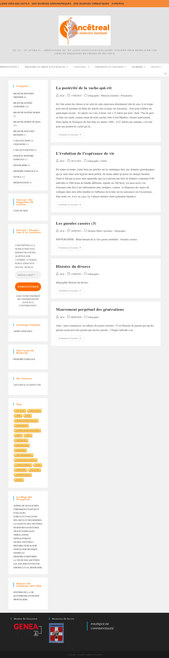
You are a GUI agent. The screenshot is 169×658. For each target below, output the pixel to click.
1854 (18, 415)
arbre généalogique (24, 455)
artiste (38, 465)
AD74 (28, 435)
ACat (62, 95)
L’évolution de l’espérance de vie (85, 153)
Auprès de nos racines (26, 505)
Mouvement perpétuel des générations (90, 309)
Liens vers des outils (14, 3)
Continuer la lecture (71, 135)
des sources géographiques (51, 3)
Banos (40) (35, 470)
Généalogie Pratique (25, 549)
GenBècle (19, 552)
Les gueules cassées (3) (76, 223)
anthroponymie (22, 445)
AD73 (19, 435)
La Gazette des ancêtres (27, 523)
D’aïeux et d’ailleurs (25, 516)
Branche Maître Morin (26, 112)
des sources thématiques (91, 3)
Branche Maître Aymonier (100, 230)
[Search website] (165, 73)
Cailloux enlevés (23, 149)
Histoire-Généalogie (25, 545)
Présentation (126, 95)
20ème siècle (35, 410)
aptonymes (21, 450)
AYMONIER (21, 470)
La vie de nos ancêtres (26, 560)
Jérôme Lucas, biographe (27, 567)
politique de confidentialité (28, 297)
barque (19, 480)
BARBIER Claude (23, 475)
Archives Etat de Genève (26, 460)
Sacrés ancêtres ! (23, 541)
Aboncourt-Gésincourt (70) (27, 420)
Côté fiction (20, 210)
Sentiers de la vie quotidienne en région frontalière (26, 596)
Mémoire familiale (109, 95)
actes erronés (22, 425)
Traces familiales (23, 531)
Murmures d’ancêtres (26, 527)
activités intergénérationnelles (28, 430)
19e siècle (20, 410)
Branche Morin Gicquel (27, 121)
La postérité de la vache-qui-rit (84, 88)
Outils (104, 160)
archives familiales (23, 465)
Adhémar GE (21, 440)
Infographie (93, 95)
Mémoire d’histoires (25, 556)
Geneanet (26, 331)
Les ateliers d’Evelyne (26, 563)
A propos (118, 3)
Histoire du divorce (73, 266)
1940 (28, 415)
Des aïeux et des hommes (27, 520)
